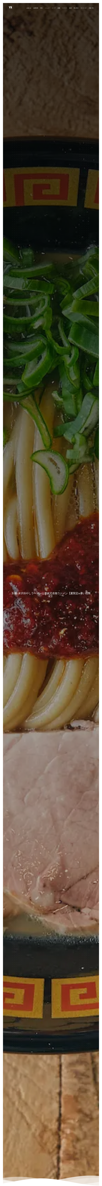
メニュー (47, 8)
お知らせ (29, 8)
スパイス (64, 8)
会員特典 (35, 8)
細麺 (59, 8)
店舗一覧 (91, 8)
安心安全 (76, 8)
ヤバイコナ (84, 8)
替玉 (41, 8)
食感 (70, 8)
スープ (53, 8)
